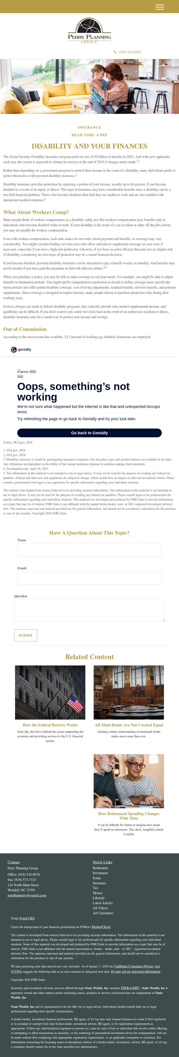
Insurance (99, 883)
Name (21, 540)
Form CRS (27, 918)
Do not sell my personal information (135, 971)
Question (20, 596)
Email (21, 568)
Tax (95, 887)
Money (98, 892)
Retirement (100, 867)
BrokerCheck (101, 926)
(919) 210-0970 (130, 51)
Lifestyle (99, 897)
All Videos (100, 907)
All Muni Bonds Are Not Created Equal (129, 725)
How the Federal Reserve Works (50, 725)
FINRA (126, 987)
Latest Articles (103, 902)
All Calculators (103, 913)
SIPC (136, 987)
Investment (100, 872)
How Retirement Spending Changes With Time (128, 815)
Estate (97, 877)
